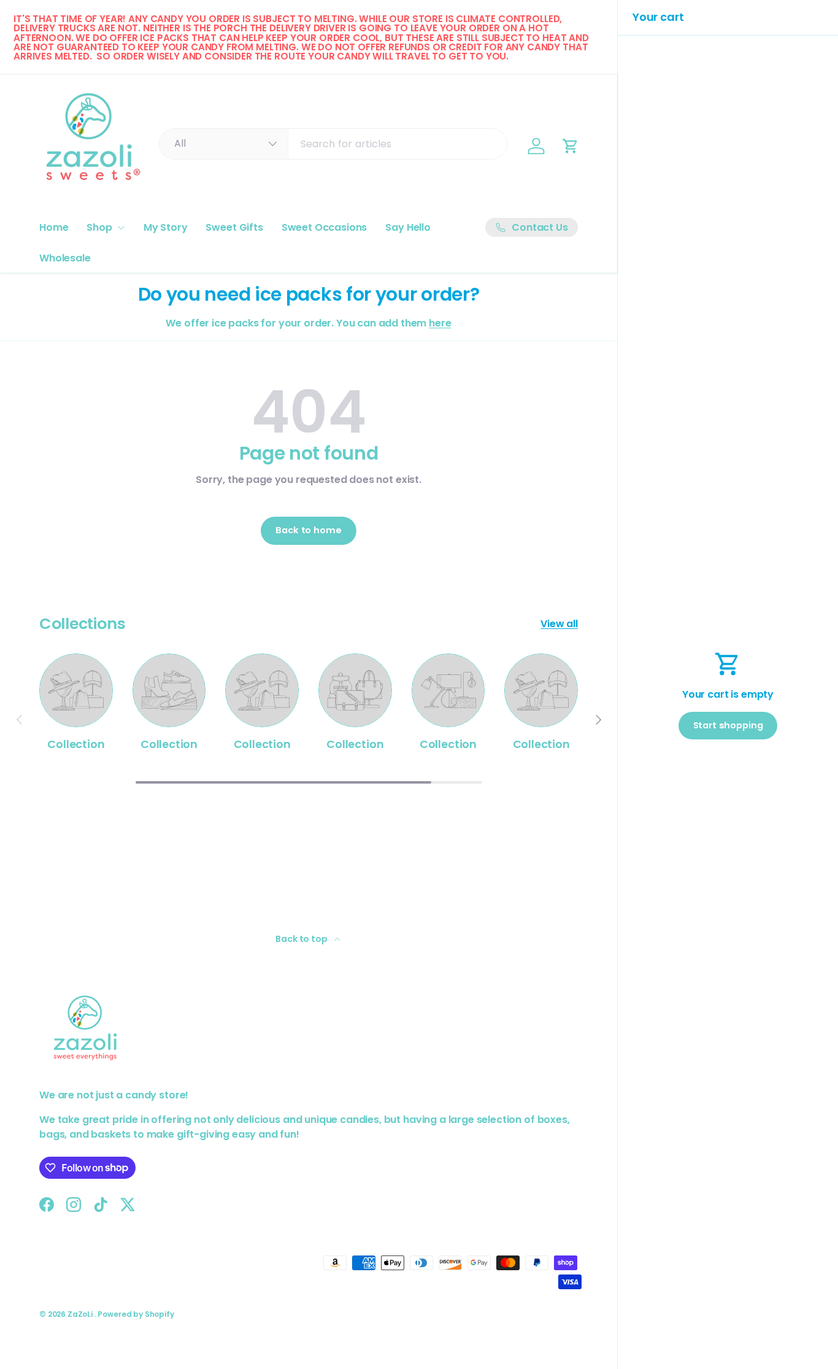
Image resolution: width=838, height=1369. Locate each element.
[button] (570, 146)
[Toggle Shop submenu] (120, 227)
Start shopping (728, 725)
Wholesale (65, 258)
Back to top (302, 939)
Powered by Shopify (136, 1314)
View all (559, 624)
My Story (166, 227)
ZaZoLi (80, 1314)
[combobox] (333, 144)
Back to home (308, 530)
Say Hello (408, 227)
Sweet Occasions (324, 227)
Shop (99, 227)
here (440, 323)
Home (53, 227)
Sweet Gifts (234, 227)
